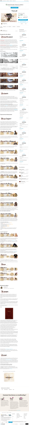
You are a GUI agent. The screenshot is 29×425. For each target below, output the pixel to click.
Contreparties (4, 26)
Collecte (1, 26)
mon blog (11, 368)
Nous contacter (25, 415)
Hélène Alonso (13, 240)
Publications (10, 26)
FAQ (7, 26)
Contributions (14, 26)
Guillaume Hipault (15, 251)
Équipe (24, 416)
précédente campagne (8, 359)
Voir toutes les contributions (21, 183)
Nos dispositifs (18, 417)
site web (6, 105)
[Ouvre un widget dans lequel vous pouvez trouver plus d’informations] (26, 424)
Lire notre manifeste (24, 421)
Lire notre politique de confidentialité (4, 420)
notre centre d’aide (18, 410)
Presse (24, 417)
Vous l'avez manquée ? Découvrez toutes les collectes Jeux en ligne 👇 (23, 20)
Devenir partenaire (18, 415)
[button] (1, 424)
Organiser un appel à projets (19, 416)
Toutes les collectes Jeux (14, 7)
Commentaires (18, 26)
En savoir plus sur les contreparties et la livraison (23, 164)
